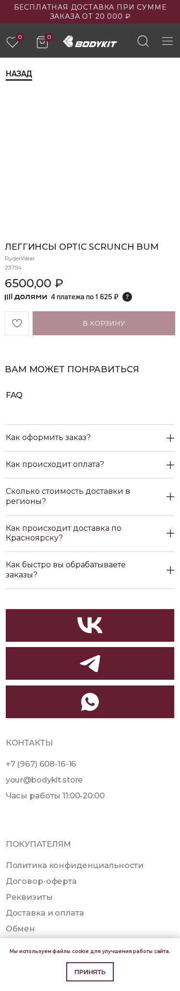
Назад (19, 74)
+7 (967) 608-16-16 (41, 764)
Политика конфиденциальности (75, 865)
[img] (143, 41)
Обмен (20, 928)
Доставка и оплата (45, 913)
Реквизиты (29, 897)
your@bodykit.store (44, 779)
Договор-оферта (41, 881)
